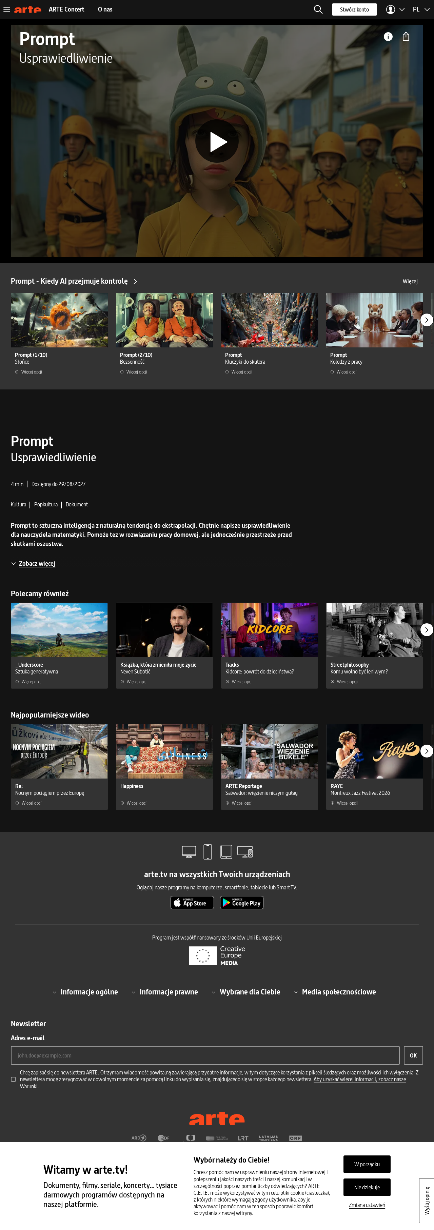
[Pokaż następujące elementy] (427, 320)
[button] (318, 9)
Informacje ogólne (89, 992)
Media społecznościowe (339, 992)
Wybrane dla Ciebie (250, 992)
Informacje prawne (169, 992)
